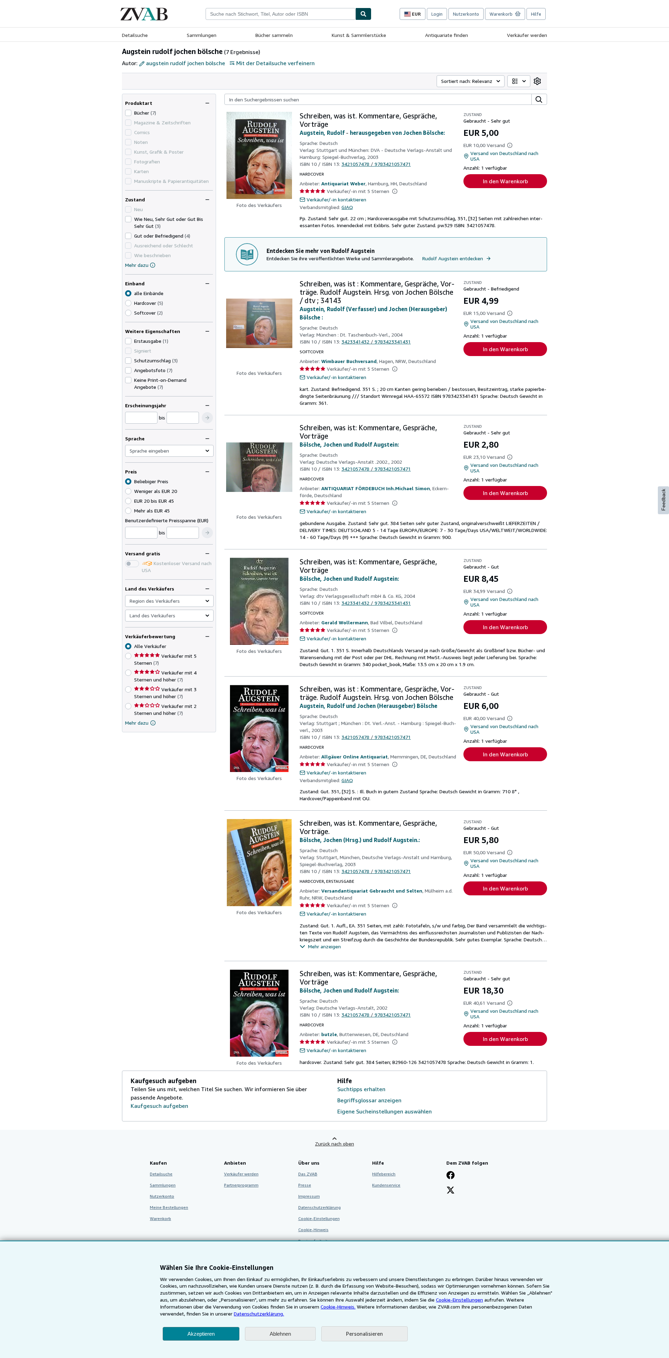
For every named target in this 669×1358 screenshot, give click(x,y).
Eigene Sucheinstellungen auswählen (384, 1111)
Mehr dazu (136, 265)
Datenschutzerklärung (319, 1207)
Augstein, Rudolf (322, 132)
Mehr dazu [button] (136, 723)
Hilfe (536, 14)
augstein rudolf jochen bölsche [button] (185, 63)
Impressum (309, 1196)
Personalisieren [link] (364, 1333)
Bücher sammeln (274, 35)
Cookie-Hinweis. (338, 1307)
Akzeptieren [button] (201, 1334)
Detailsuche (135, 35)
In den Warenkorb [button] (505, 181)
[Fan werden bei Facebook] (450, 1175)
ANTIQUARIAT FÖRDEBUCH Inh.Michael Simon (375, 488)
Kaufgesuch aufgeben (159, 1105)
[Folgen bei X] (450, 1190)
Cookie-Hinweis (313, 1229)
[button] (207, 417)
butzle (329, 1034)
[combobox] (280, 14)
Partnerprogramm (241, 1185)
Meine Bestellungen (169, 1207)
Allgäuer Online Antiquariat (354, 756)
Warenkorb (160, 1218)
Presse (304, 1185)
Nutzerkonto (466, 14)
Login (437, 14)
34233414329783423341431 (376, 342)
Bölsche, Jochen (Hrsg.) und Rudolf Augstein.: (360, 839)
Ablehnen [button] (280, 1334)
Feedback (663, 500)
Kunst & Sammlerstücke (359, 35)
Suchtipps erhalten (361, 1089)
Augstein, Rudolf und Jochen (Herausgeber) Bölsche (368, 705)
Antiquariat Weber (343, 183)
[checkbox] (128, 113)
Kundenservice (386, 1185)
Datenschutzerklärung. (259, 1314)
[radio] (128, 303)
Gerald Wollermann (344, 622)
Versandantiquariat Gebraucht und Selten (371, 891)
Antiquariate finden (446, 35)
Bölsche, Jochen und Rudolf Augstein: (349, 444)
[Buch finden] (363, 14)
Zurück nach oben (334, 1144)
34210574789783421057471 (376, 164)
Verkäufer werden (527, 35)
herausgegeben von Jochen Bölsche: (397, 132)
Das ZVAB (307, 1173)
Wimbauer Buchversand (349, 361)
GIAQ (347, 207)
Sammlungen (201, 35)
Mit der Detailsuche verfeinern (275, 63)
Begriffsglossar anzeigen (369, 1100)
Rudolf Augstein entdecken (452, 258)
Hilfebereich (383, 1173)
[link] (537, 81)
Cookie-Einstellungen (459, 1300)
